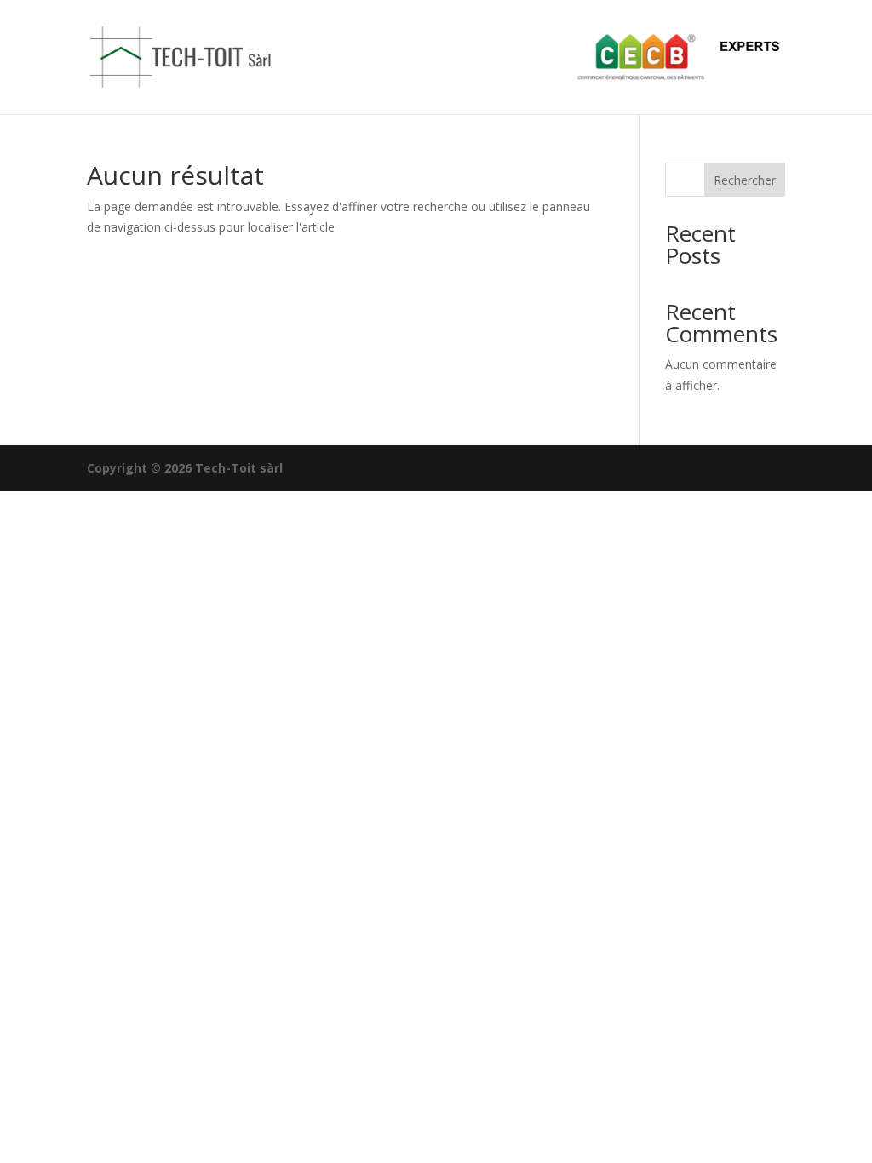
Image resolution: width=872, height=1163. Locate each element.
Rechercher (745, 180)
